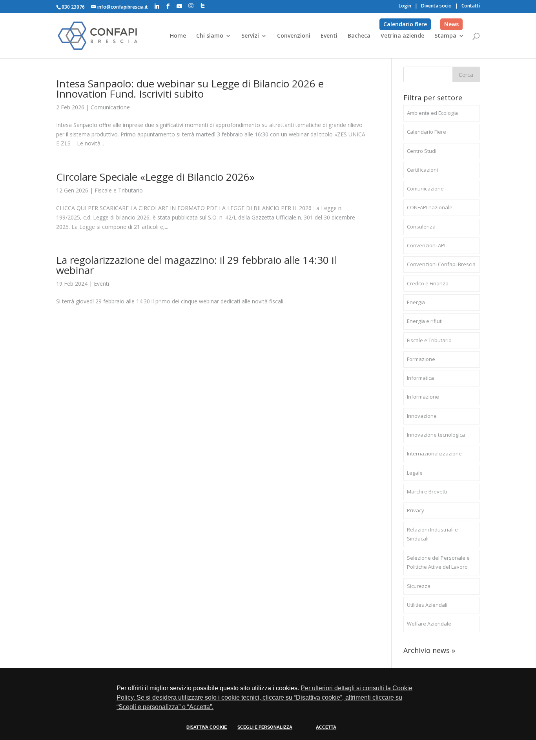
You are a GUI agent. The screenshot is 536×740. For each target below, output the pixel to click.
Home (178, 36)
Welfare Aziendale (429, 623)
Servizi (250, 36)
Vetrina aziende (402, 36)
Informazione (423, 396)
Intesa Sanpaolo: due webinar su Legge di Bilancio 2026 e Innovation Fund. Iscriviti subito (190, 88)
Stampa (445, 36)
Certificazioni (422, 169)
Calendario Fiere (426, 131)
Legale (415, 472)
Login (405, 5)
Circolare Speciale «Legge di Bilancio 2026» (155, 177)
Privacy (415, 510)
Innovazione (422, 415)
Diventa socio (436, 5)
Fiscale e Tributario (119, 190)
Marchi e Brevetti (427, 491)
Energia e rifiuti (425, 321)
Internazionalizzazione (434, 453)
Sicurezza (418, 585)
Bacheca (359, 36)
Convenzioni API (426, 245)
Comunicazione (110, 107)
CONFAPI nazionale (429, 207)
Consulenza (421, 226)
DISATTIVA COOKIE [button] (206, 727)
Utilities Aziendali (427, 604)
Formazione (421, 359)
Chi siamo (209, 36)
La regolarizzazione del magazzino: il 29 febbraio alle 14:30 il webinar (196, 265)
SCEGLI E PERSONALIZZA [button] (264, 727)
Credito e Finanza (427, 283)
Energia (416, 302)
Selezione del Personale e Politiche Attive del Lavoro (438, 562)
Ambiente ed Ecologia (432, 112)
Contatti (470, 5)
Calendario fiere (405, 24)
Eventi (329, 36)
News (451, 24)
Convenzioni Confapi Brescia (441, 264)
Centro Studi (421, 150)
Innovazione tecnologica (436, 434)
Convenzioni (293, 36)
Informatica (420, 377)
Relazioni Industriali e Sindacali (432, 534)
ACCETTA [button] (326, 727)
